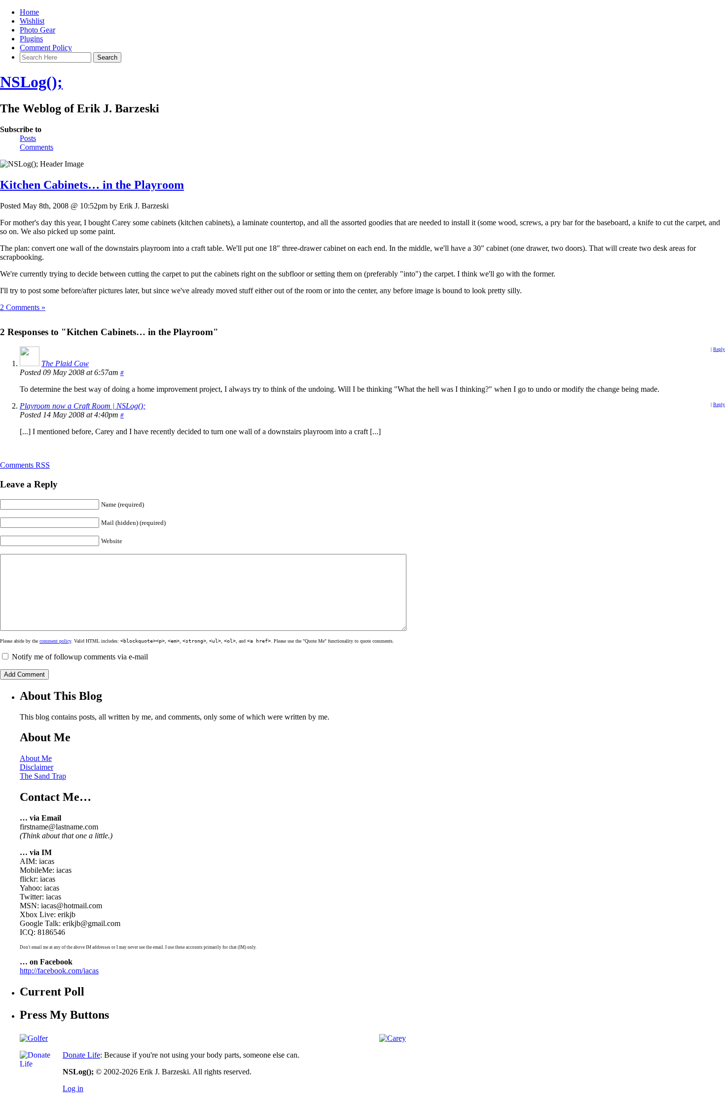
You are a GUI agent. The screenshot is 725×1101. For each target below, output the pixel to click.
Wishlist (32, 21)
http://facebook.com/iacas (59, 970)
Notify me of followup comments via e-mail (80, 657)
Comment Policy (46, 47)
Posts (28, 138)
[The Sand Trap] (34, 1038)
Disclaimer (36, 767)
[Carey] (392, 1038)
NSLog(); (31, 82)
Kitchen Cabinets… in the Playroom (92, 184)
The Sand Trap (43, 776)
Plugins (31, 38)
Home (29, 12)
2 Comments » (22, 307)
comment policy (55, 641)
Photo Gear (37, 30)
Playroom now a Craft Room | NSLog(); (82, 406)
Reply (719, 349)
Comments (36, 147)
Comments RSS (25, 465)
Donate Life (81, 1055)
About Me (36, 758)
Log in (73, 1088)
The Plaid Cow (65, 363)
